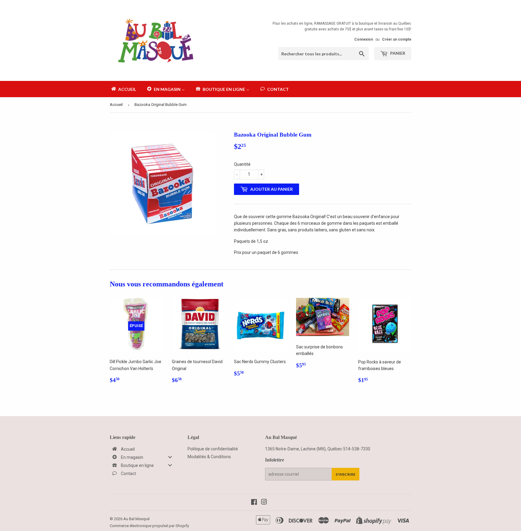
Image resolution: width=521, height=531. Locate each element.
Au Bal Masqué (136, 519)
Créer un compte (396, 39)
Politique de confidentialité (213, 448)
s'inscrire (345, 474)
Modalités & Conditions (209, 456)
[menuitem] (123, 89)
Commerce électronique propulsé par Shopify (149, 525)
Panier (397, 53)
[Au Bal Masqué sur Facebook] (254, 502)
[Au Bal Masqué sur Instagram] (264, 502)
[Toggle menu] (170, 457)
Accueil (116, 104)
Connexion (363, 39)
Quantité (242, 164)
